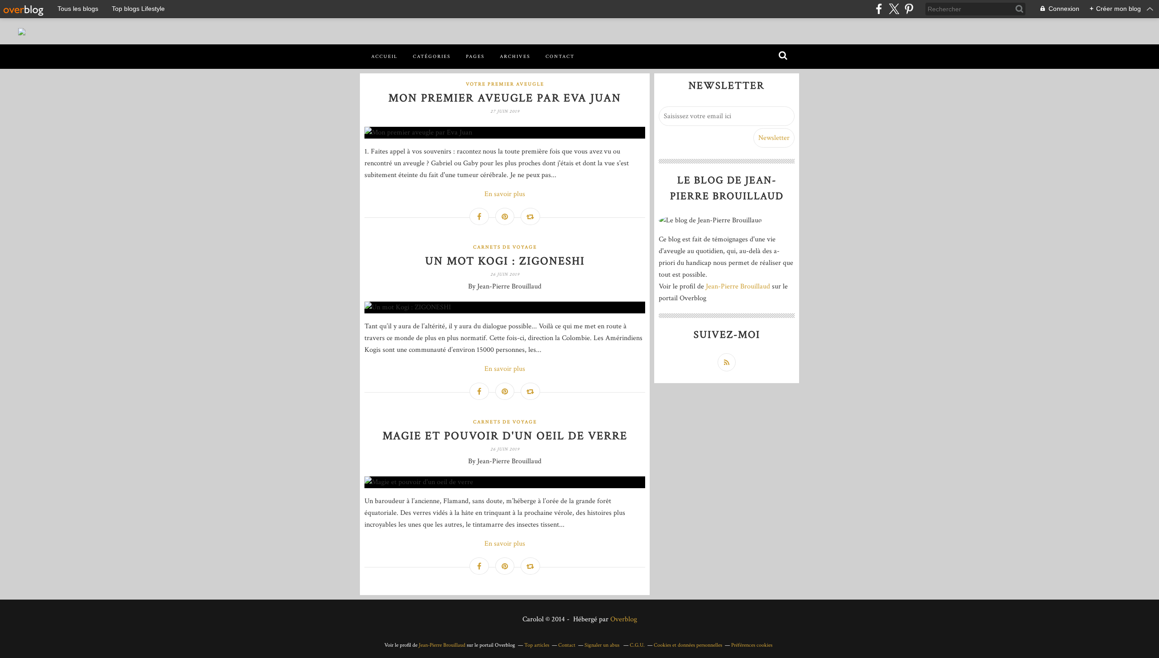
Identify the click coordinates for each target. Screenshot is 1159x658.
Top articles (536, 645)
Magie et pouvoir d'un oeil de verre (505, 435)
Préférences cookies (751, 645)
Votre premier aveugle (505, 84)
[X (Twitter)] (894, 9)
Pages (475, 56)
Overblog (623, 619)
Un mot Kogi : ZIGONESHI (505, 261)
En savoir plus (504, 194)
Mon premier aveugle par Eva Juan (504, 98)
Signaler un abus (602, 645)
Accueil (384, 56)
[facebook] (879, 9)
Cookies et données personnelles (688, 645)
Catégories (431, 56)
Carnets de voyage (505, 247)
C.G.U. (637, 645)
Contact (560, 56)
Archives (515, 56)
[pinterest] (909, 9)
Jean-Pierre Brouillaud (738, 286)
